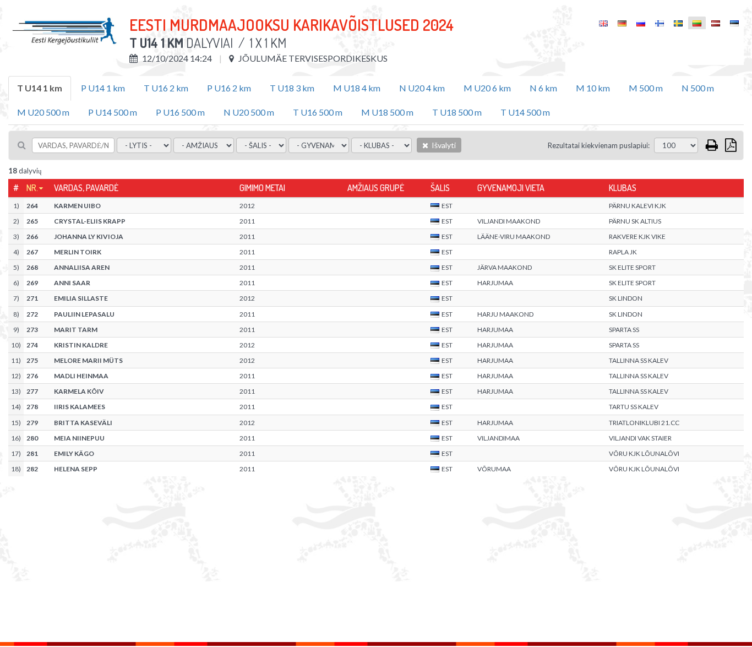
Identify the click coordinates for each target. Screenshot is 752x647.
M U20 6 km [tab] (487, 88)
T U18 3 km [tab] (292, 88)
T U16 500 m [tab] (317, 112)
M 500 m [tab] (646, 88)
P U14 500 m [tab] (112, 112)
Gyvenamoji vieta (510, 187)
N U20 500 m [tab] (249, 112)
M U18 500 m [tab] (387, 112)
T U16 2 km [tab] (166, 88)
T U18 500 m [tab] (457, 112)
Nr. (32, 187)
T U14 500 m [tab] (525, 112)
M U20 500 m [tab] (43, 112)
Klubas (622, 187)
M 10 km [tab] (593, 88)
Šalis (440, 187)
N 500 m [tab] (698, 88)
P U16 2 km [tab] (229, 88)
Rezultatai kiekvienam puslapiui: (599, 145)
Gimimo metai (262, 187)
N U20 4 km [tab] (422, 88)
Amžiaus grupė (375, 187)
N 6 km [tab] (543, 88)
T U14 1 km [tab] (39, 88)
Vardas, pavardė (86, 187)
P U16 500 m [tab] (180, 112)
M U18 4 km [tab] (356, 88)
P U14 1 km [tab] (103, 88)
